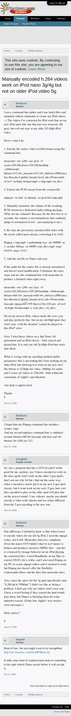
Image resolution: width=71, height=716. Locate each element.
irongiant (21, 459)
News (48, 18)
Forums (21, 18)
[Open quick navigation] (66, 50)
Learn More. (37, 69)
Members (35, 18)
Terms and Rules (62, 711)
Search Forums (11, 24)
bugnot (20, 639)
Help (67, 707)
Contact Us (57, 707)
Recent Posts (29, 24)
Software (61, 18)
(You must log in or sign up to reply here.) (49, 686)
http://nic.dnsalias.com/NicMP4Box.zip (27, 652)
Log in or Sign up (57, 3)
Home (8, 18)
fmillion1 (21, 103)
